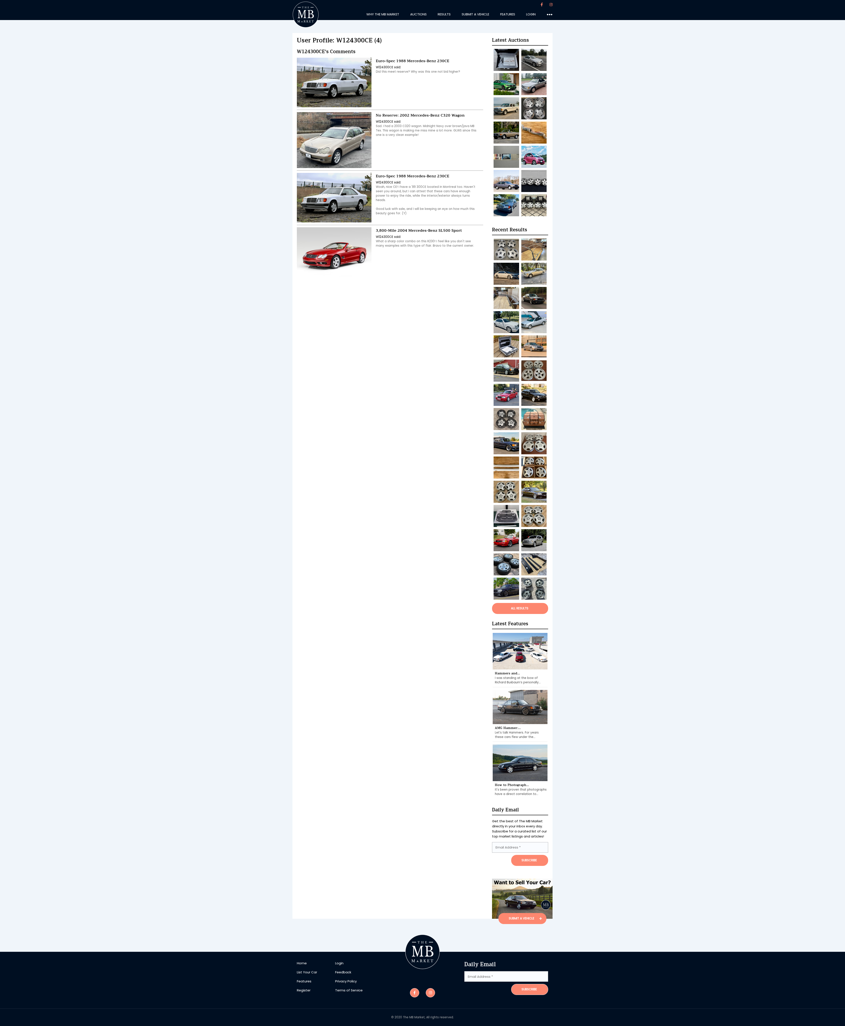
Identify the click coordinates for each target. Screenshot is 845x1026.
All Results (519, 608)
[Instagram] (551, 4)
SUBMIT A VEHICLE (522, 918)
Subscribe (529, 989)
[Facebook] (542, 4)
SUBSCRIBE (529, 860)
